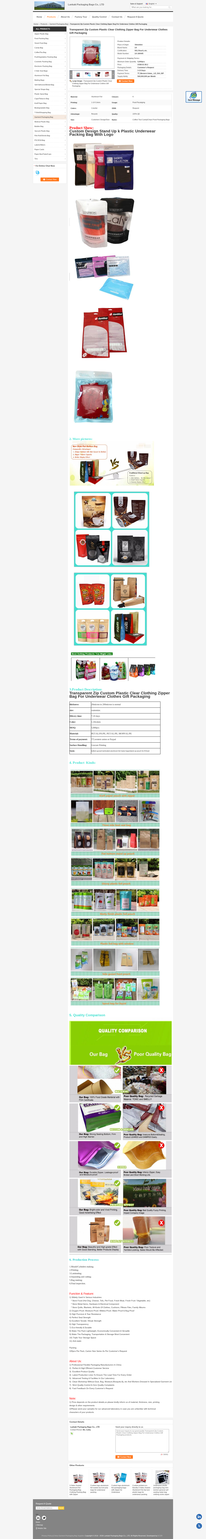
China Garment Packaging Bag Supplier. (69, 1536)
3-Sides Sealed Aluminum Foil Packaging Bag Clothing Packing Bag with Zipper (78, 1489)
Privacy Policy (47, 1536)
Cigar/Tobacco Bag (41, 99)
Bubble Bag (38, 126)
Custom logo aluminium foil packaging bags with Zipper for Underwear (120, 1488)
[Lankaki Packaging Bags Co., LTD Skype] (71, 1433)
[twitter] (199, 1526)
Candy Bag (38, 48)
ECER (160, 1536)
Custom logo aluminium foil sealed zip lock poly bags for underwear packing (99, 1488)
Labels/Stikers (39, 145)
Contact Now (126, 81)
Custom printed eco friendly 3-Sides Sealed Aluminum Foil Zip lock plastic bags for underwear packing (141, 1489)
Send (61, 1508)
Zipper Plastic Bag (41, 34)
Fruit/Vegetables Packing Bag (45, 57)
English (152, 4)
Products (51, 17)
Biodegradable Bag (41, 108)
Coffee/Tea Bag (40, 52)
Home (39, 17)
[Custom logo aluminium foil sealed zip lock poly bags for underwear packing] (99, 1477)
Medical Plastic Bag (41, 122)
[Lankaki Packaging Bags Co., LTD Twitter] (44, 1518)
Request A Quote (135, 17)
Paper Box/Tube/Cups (42, 154)
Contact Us (117, 17)
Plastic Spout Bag (41, 94)
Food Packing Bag (41, 39)
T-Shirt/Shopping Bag (42, 113)
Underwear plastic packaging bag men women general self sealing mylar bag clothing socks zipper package (161, 1491)
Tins (36, 159)
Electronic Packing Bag (43, 66)
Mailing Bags (39, 80)
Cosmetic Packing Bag (43, 62)
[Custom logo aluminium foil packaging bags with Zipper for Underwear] (120, 1477)
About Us (65, 17)
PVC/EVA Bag (39, 140)
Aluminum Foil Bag (41, 76)
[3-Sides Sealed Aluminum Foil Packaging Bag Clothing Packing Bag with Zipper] (78, 1477)
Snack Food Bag (40, 43)
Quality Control (99, 17)
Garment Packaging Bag (58, 24)
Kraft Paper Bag (40, 103)
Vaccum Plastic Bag (41, 131)
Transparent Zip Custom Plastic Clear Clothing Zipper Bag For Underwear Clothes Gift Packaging (92, 83)
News (38, 1522)
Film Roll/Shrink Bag (42, 136)
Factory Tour (81, 17)
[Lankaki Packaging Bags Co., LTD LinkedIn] (38, 1518)
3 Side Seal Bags (41, 71)
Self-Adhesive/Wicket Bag (44, 85)
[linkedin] (199, 1516)
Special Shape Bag (41, 89)
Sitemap (40, 1525)
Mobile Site (42, 1528)
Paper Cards (39, 150)
